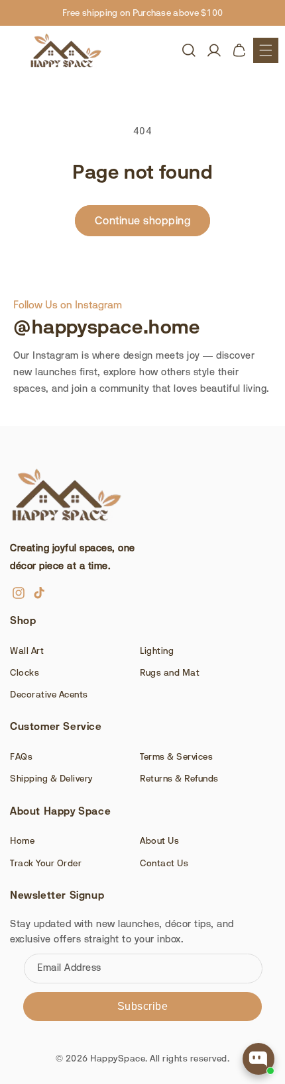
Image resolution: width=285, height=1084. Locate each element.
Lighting (157, 650)
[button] (265, 50)
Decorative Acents (49, 694)
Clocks (24, 672)
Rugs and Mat (170, 672)
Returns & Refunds (179, 778)
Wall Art (27, 650)
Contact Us (164, 863)
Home (22, 840)
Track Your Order (46, 863)
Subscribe (142, 1006)
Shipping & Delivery (51, 778)
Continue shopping (143, 220)
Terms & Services (176, 756)
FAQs (21, 756)
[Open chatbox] (258, 1059)
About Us (159, 840)
